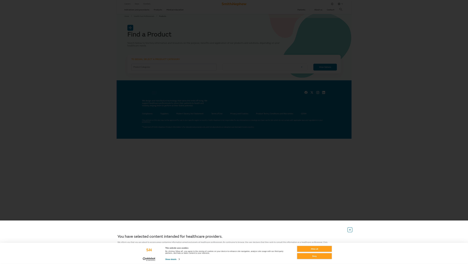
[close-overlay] (349, 229)
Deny (314, 256)
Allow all (314, 249)
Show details (170, 259)
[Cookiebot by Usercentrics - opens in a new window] (149, 259)
